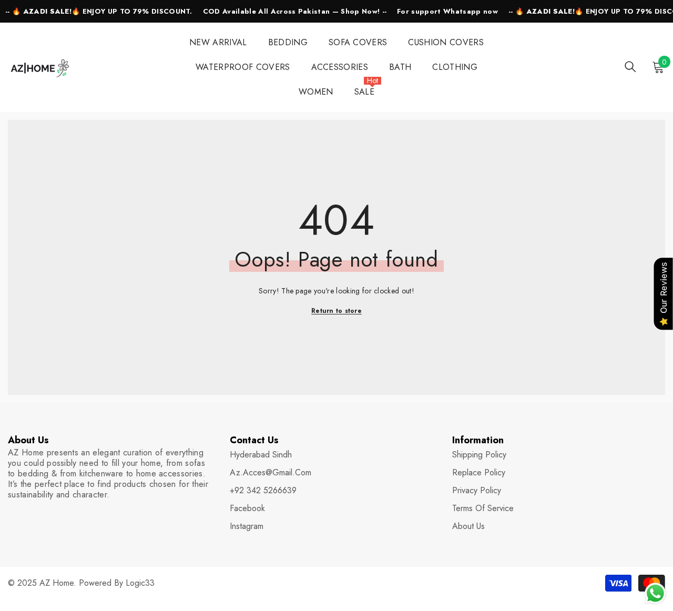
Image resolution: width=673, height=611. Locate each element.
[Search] (630, 66)
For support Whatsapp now (447, 11)
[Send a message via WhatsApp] (655, 593)
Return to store (336, 310)
